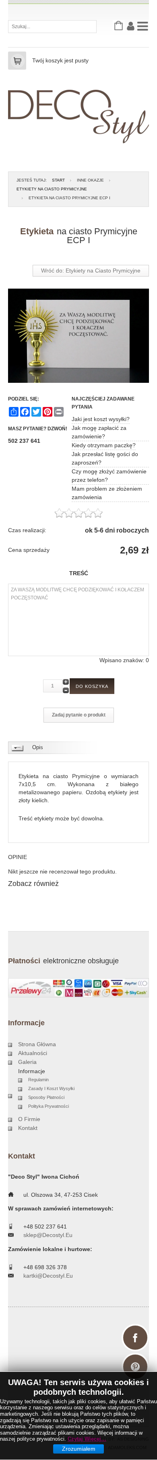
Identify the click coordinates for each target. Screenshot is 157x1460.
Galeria (27, 1062)
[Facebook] (135, 1337)
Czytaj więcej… (87, 1439)
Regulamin (38, 1079)
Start (58, 180)
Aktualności (32, 1053)
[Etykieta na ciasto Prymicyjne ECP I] (78, 336)
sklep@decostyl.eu (47, 1235)
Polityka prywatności (48, 1106)
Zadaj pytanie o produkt (78, 715)
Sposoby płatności (46, 1097)
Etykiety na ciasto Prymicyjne (52, 189)
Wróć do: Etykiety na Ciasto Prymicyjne (90, 270)
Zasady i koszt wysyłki (51, 1088)
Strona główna (37, 1044)
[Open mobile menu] (143, 26)
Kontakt (27, 1128)
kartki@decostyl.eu (48, 1275)
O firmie (29, 1119)
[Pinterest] (135, 1366)
